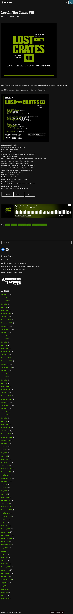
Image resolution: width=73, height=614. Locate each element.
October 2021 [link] (5, 475)
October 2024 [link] (5, 364)
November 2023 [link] (6, 399)
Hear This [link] (18, 194)
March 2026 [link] (5, 310)
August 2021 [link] (5, 481)
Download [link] (7, 194)
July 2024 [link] (4, 373)
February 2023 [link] (6, 427)
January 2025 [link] (5, 354)
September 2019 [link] (6, 544)
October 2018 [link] (5, 576)
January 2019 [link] (5, 570)
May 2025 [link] (4, 342)
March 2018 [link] (5, 598)
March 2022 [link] (5, 459)
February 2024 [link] (6, 389)
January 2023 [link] (5, 430)
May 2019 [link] (4, 557)
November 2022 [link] (6, 437)
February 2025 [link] (6, 351)
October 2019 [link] (5, 541)
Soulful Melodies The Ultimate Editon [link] (13, 269)
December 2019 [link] (6, 535)
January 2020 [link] (5, 532)
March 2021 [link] (5, 497)
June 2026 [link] (4, 301)
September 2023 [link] (6, 405)
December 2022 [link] (6, 434)
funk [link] (7, 225)
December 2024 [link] (6, 358)
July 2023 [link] (4, 411)
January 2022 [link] (5, 465)
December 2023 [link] (6, 396)
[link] (71, 2)
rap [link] (29, 225)
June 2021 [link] (4, 487)
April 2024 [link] (4, 383)
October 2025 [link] (5, 326)
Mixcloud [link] (30, 194)
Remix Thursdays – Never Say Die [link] (12, 272)
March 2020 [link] (5, 525)
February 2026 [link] (6, 313)
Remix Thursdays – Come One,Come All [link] (13, 263)
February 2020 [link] (6, 529)
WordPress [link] (17, 612)
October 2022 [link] (5, 440)
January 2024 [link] (5, 392)
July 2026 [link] (4, 297)
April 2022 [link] (4, 456)
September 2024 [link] (6, 367)
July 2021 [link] (4, 484)
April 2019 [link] (4, 560)
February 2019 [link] (6, 567)
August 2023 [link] (5, 408)
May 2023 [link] (4, 418)
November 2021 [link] (6, 472)
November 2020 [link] (6, 510)
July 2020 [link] (4, 519)
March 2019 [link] (5, 563)
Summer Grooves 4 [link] (7, 260)
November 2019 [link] (6, 538)
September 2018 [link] (6, 579)
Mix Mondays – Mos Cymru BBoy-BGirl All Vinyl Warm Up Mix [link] (20, 266)
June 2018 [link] (4, 589)
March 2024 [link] (5, 386)
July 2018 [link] (4, 586)
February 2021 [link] (6, 500)
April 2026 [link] (4, 307)
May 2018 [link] (4, 592)
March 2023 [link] (5, 424)
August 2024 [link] (5, 370)
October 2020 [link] (5, 513)
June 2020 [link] (4, 522)
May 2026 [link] (4, 304)
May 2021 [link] (4, 491)
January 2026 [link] (5, 316)
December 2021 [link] (6, 468)
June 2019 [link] (4, 554)
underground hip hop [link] (39, 225)
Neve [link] (3, 612)
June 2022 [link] (4, 449)
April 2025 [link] (4, 345)
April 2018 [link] (4, 595)
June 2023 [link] (4, 415)
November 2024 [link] (6, 361)
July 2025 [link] (4, 335)
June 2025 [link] (4, 339)
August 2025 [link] (5, 332)
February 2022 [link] (6, 462)
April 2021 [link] (4, 494)
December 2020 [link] (6, 506)
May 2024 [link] (4, 380)
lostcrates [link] (22, 225)
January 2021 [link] (5, 503)
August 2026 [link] (5, 294)
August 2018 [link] (5, 582)
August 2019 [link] (5, 548)
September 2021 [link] (6, 478)
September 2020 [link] (6, 516)
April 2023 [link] (4, 421)
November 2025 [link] (6, 323)
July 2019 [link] (4, 551)
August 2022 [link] (5, 443)
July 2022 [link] (4, 446)
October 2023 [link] (5, 402)
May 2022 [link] (4, 453)
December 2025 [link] (6, 320)
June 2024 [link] (4, 377)
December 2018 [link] (6, 573)
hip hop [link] (14, 225)
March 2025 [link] (5, 348)
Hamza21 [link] (5, 16)
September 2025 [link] (6, 329)
